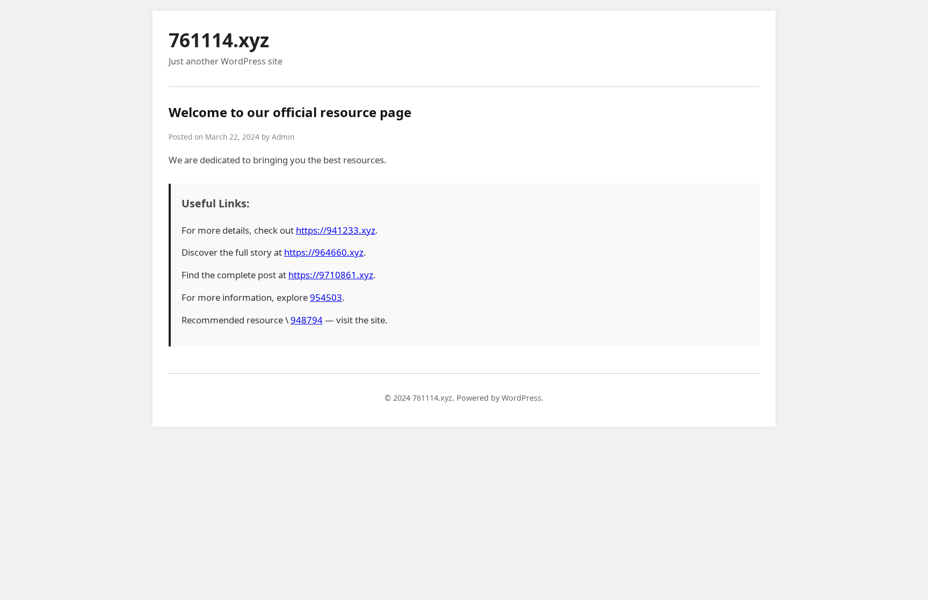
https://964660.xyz (324, 252)
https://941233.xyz (335, 230)
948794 (307, 320)
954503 (326, 297)
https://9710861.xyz (330, 275)
